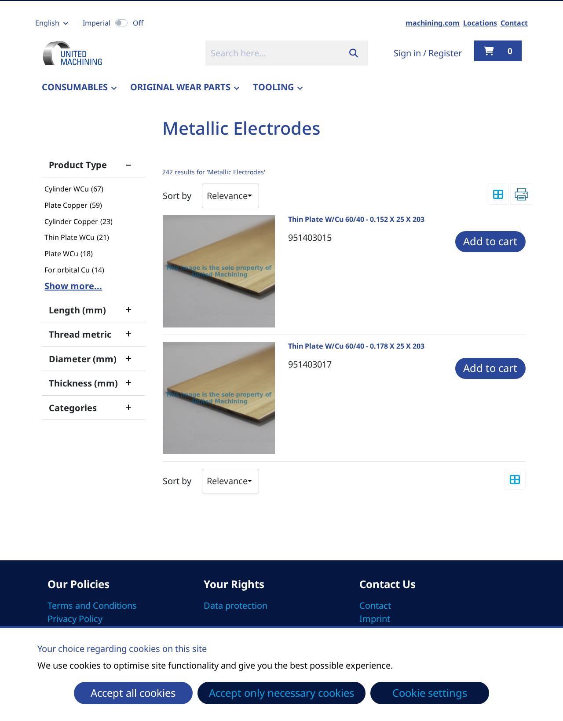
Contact (514, 23)
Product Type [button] (90, 163)
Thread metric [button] (90, 333)
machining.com (433, 23)
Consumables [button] (75, 87)
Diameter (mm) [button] (90, 357)
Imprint (374, 619)
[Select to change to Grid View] (498, 194)
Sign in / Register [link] (428, 53)
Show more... (73, 286)
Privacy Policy (75, 619)
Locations (480, 23)
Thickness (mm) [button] (90, 382)
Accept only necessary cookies (281, 693)
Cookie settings (429, 693)
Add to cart (490, 241)
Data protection (235, 605)
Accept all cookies (133, 693)
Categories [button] (90, 406)
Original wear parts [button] (180, 87)
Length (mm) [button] (90, 309)
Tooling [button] (273, 87)
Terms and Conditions (92, 605)
